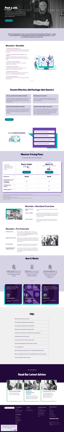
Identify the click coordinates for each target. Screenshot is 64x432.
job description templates (44, 109)
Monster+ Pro (49, 164)
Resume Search (17, 417)
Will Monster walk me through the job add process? (24, 329)
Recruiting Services (18, 420)
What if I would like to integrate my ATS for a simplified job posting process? (29, 350)
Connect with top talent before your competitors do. (44, 139)
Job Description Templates (42, 410)
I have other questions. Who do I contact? (23, 357)
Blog (38, 416)
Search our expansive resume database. (42, 135)
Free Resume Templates (18, 410)
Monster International (30, 410)
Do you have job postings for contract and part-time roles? (26, 343)
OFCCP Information (52, 414)
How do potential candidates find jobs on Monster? (24, 322)
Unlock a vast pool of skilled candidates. (42, 131)
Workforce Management (41, 413)
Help (50, 408)
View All (27, 176)
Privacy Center (51, 411)
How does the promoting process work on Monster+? (25, 325)
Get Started (9, 119)
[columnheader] (9, 168)
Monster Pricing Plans (32, 154)
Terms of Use (51, 410)
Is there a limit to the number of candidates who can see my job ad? (27, 332)
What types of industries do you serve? (22, 318)
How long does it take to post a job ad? (22, 336)
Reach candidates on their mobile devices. (42, 143)
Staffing (16, 423)
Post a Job (9, 20)
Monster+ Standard (26, 164)
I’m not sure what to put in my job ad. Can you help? (24, 339)
